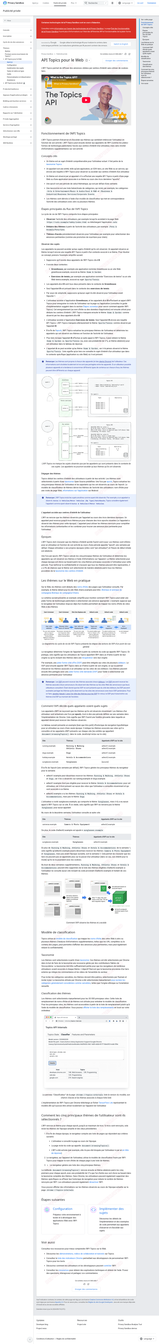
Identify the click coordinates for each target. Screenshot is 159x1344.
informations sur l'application (75, 490)
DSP (110, 682)
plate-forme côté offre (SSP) (69, 663)
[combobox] (95, 3)
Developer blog (42, 1324)
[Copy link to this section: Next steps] (68, 1200)
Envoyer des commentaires (117, 60)
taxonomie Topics (54, 164)
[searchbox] (16, 21)
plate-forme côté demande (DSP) (83, 672)
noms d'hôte (82, 587)
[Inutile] (129, 54)
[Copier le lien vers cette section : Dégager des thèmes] (62, 473)
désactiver (93, 1182)
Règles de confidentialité (66, 1339)
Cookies (46, 3)
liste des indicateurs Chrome (70, 1258)
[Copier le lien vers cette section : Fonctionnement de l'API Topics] (87, 133)
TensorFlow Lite (106, 1103)
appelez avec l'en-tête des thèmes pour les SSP (75, 694)
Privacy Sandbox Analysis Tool (130, 1324)
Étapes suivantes (90, 306)
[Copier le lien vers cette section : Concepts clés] (59, 156)
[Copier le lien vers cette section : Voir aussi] (57, 1242)
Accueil (140, 3)
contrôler (107, 1266)
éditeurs (121, 663)
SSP (60, 682)
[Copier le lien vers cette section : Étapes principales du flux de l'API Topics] (90, 209)
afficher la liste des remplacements (98, 1007)
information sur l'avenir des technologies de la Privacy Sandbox (79, 29)
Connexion (151, 3)
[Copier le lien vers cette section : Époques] (53, 537)
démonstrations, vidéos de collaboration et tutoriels (82, 1254)
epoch (59, 330)
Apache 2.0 (59, 1302)
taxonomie (69, 481)
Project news (41, 1328)
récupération (87, 658)
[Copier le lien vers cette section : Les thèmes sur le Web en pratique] (92, 580)
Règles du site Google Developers (100, 1302)
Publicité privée (60, 3)
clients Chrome (105, 361)
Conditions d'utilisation (45, 1339)
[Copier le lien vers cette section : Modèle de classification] (77, 932)
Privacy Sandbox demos (127, 1328)
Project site (81, 1324)
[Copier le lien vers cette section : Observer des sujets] (62, 244)
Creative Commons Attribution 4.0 (102, 1300)
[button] (14, 30)
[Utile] (125, 54)
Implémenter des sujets (111, 1211)
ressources (64, 1270)
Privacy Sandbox (47, 54)
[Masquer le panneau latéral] (29, 1339)
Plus (72, 3)
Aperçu (35, 3)
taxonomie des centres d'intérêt (69, 571)
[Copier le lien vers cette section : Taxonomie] (56, 955)
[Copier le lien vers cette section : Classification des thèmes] (73, 993)
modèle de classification (66, 938)
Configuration (62, 1209)
